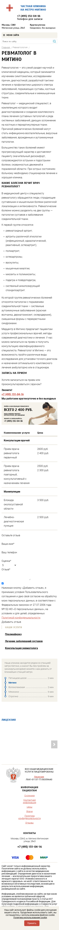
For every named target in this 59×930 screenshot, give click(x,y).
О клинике (29, 795)
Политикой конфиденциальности (21, 617)
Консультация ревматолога (21, 648)
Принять (31, 923)
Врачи (29, 811)
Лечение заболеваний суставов (24, 641)
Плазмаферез (13, 634)
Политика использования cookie (30, 917)
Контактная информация (29, 801)
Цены (29, 807)
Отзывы (29, 822)
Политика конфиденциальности (29, 817)
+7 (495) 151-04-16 (13, 394)
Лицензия (39, 777)
